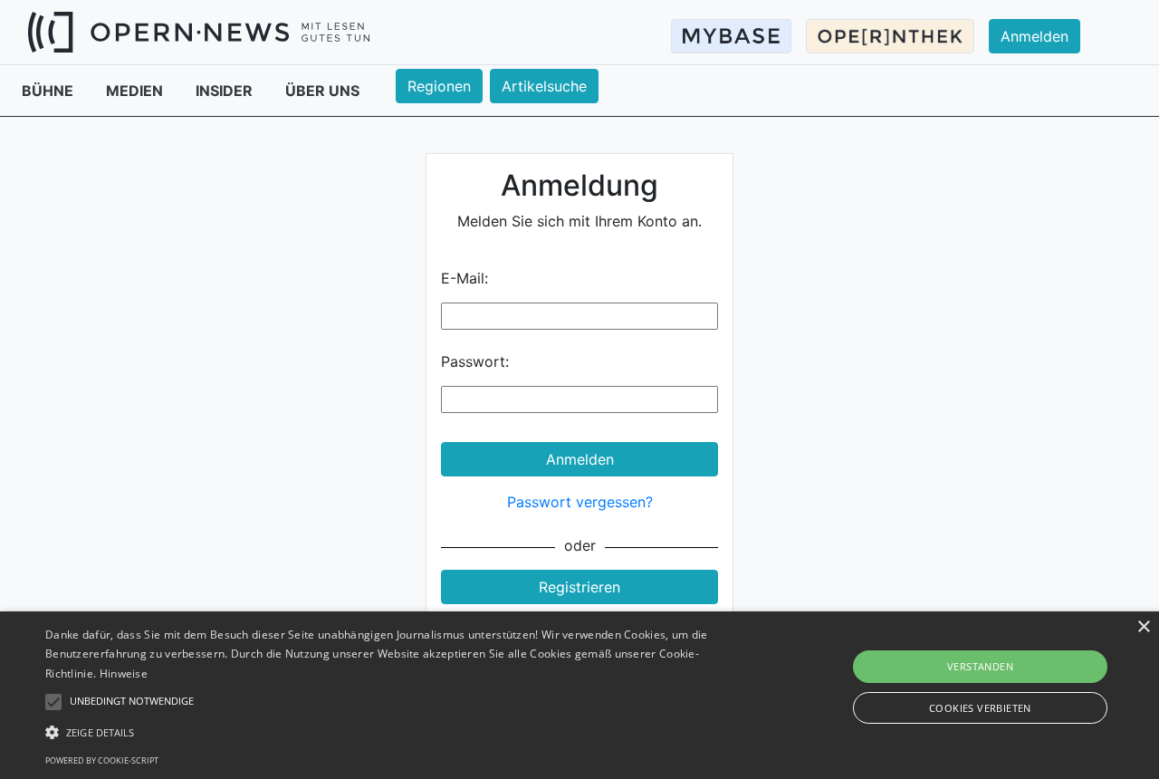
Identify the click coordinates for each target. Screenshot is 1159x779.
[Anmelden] (1045, 19)
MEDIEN (136, 91)
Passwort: (475, 361)
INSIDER (226, 91)
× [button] (1143, 627)
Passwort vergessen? (580, 502)
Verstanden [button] (980, 666)
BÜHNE (49, 91)
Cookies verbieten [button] (980, 708)
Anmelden (1034, 36)
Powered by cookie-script (101, 760)
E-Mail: (464, 278)
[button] (392, 732)
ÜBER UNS (322, 91)
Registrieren (579, 587)
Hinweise (124, 673)
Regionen (439, 86)
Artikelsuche (544, 86)
